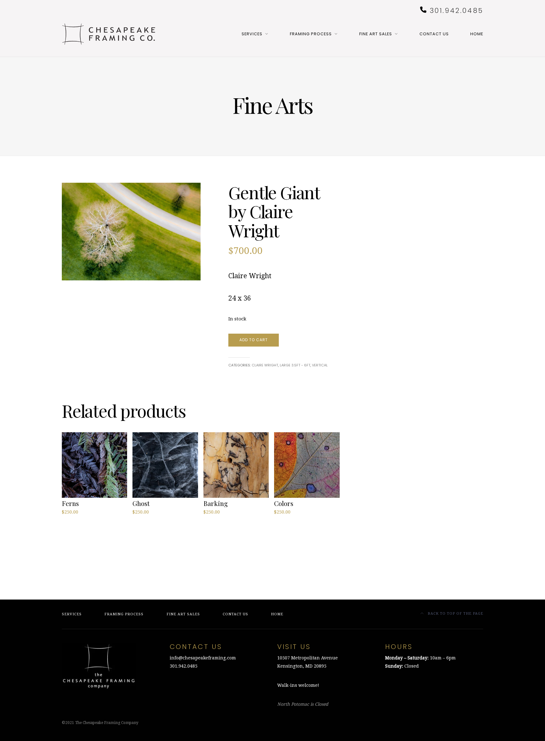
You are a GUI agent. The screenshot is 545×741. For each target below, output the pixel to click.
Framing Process (311, 34)
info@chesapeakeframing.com (203, 657)
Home (476, 34)
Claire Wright (265, 365)
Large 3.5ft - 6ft (295, 365)
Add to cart (253, 339)
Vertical (320, 365)
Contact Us (434, 34)
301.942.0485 (456, 10)
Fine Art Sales (375, 34)
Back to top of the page (454, 614)
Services (252, 34)
